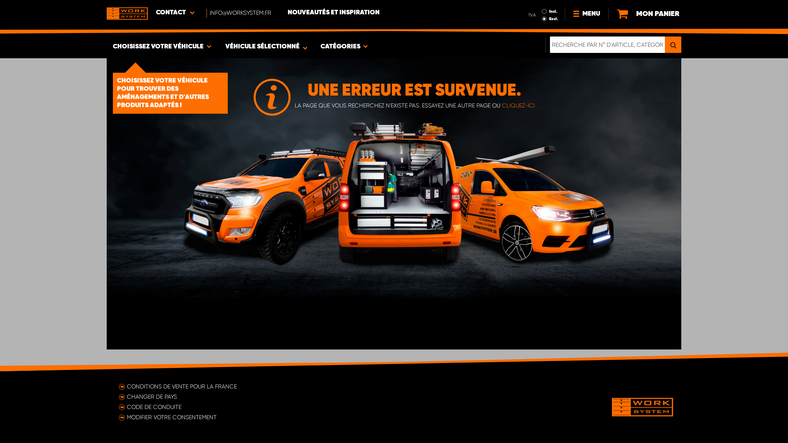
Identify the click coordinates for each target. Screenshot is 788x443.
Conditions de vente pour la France (182, 386)
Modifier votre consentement (172, 417)
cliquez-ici (518, 105)
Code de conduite (154, 407)
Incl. (553, 11)
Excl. (553, 19)
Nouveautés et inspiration (334, 12)
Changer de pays (152, 396)
